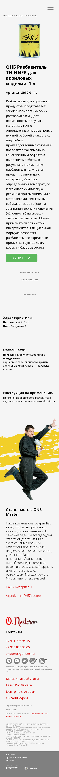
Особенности (29, 279)
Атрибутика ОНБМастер (23, 595)
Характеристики (29, 272)
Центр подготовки (20, 691)
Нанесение (29, 294)
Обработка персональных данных (19, 706)
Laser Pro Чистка (19, 685)
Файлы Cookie (11, 710)
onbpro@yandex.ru (20, 654)
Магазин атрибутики (22, 679)
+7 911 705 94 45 (18, 641)
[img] (9, 661)
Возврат (10, 760)
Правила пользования (16, 757)
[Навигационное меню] (50, 8)
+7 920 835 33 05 (18, 647)
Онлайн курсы (17, 698)
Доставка (10, 754)
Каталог (19, 15)
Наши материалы (19, 587)
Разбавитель (31, 15)
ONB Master (8, 15)
